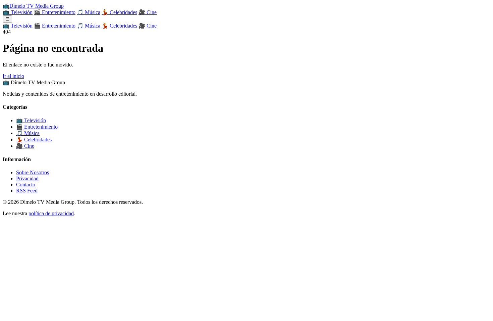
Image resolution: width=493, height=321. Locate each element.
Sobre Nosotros (32, 172)
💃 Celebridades (119, 12)
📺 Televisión (18, 12)
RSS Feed (27, 190)
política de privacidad (51, 213)
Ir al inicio (13, 76)
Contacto (25, 184)
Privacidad (27, 178)
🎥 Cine (148, 12)
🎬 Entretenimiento (54, 12)
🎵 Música (88, 12)
